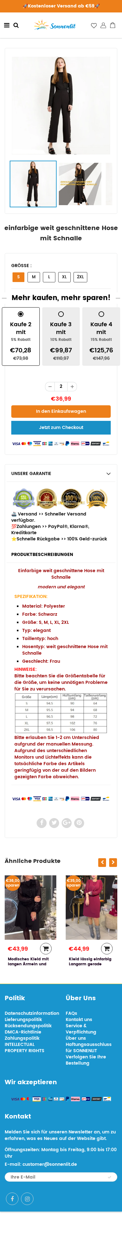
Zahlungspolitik (22, 1038)
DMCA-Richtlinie (23, 1032)
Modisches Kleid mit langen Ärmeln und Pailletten (28, 964)
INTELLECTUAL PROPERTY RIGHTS (24, 1047)
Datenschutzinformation (32, 1013)
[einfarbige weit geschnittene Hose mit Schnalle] (61, 105)
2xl (80, 277)
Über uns (76, 1038)
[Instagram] (27, 1199)
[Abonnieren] (109, 1177)
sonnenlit (83, 1225)
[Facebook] (12, 1199)
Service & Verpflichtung (81, 1029)
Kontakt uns (79, 1019)
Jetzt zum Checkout (61, 427)
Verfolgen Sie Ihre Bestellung (86, 1060)
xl (64, 277)
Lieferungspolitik (23, 1019)
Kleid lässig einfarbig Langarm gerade (90, 961)
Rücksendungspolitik (28, 1025)
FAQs (71, 1013)
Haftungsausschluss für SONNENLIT (89, 1047)
